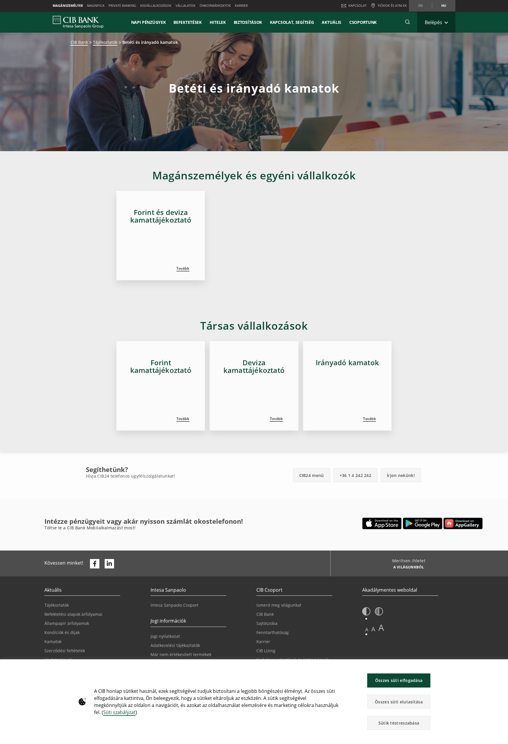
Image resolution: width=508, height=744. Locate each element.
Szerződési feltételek (64, 650)
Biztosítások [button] (248, 22)
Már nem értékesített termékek (181, 654)
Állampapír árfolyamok (66, 623)
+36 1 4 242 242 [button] (356, 475)
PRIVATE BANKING (122, 5)
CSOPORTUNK (363, 22)
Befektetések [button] (187, 22)
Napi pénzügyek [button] (148, 22)
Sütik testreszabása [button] (399, 723)
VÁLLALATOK (185, 5)
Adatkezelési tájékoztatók (175, 645)
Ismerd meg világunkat (278, 605)
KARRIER (241, 5)
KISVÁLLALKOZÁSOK (155, 5)
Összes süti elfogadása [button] (399, 680)
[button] (407, 22)
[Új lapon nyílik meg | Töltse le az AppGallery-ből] (463, 523)
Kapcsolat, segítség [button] (292, 22)
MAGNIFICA (95, 5)
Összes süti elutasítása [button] (399, 702)
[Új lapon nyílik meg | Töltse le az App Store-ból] (382, 523)
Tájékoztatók (105, 42)
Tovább (182, 268)
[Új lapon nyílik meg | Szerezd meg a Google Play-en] (422, 523)
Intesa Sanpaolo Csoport (174, 605)
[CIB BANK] (78, 22)
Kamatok (52, 641)
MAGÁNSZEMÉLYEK (68, 5)
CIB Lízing (265, 650)
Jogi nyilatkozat (165, 636)
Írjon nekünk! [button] (401, 475)
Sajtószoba (267, 623)
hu (443, 5)
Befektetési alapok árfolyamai (73, 614)
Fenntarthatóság (272, 632)
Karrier (263, 641)
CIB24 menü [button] (311, 475)
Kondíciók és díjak (62, 632)
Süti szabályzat (119, 712)
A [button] (366, 629)
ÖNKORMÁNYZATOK (215, 5)
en (420, 5)
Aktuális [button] (331, 22)
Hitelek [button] (218, 22)
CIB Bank (79, 42)
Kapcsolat (357, 5)
